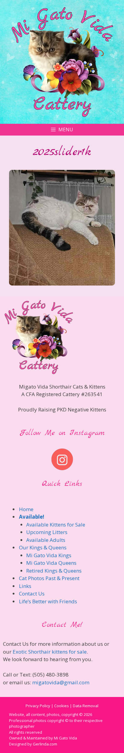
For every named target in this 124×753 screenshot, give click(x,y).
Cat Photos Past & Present (49, 578)
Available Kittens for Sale (55, 524)
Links (25, 586)
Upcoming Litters (46, 532)
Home (26, 509)
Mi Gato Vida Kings (48, 555)
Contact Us (32, 593)
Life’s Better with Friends (48, 601)
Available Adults (45, 539)
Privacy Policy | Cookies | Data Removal (62, 705)
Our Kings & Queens (43, 547)
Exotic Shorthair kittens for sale (50, 651)
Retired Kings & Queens (54, 570)
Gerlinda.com (45, 744)
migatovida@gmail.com (60, 682)
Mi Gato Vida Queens (51, 562)
